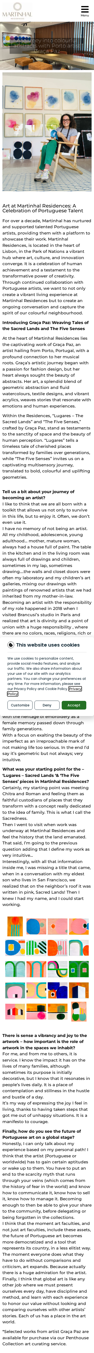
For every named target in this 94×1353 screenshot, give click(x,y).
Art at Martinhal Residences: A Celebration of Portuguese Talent (42, 208)
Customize (20, 705)
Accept (73, 705)
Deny (47, 705)
